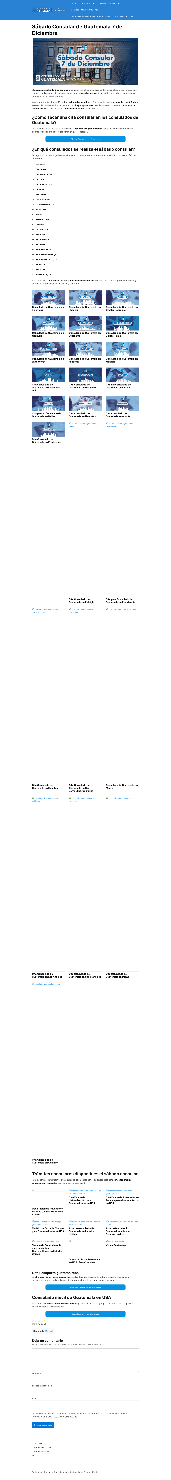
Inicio (73, 3)
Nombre (36, 1374)
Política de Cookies (40, 1451)
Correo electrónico (42, 1386)
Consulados (86, 3)
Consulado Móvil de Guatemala (85, 10)
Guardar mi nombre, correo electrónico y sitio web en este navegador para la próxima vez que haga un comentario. (80, 1415)
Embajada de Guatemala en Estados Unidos (90, 16)
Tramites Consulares (107, 3)
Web (34, 1398)
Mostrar (48, 1331)
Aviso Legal (37, 1443)
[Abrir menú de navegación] (132, 16)
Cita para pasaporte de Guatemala (85, 1287)
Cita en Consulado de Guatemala (85, 139)
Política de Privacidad (42, 1447)
